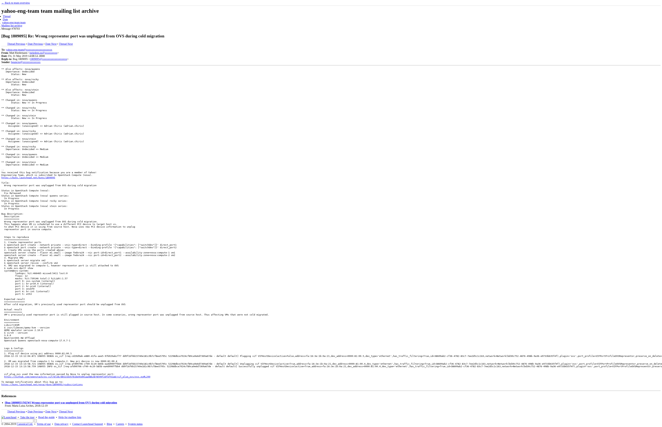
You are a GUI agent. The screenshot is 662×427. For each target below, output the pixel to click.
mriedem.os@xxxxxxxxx (43, 52)
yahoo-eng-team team (14, 22)
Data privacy (61, 424)
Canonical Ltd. (25, 424)
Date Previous (35, 43)
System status (135, 424)
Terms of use (44, 424)
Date (5, 19)
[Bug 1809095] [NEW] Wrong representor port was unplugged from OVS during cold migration (61, 402)
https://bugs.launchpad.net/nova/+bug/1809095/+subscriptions (42, 384)
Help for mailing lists (69, 417)
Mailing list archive (11, 25)
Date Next (51, 43)
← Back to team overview (15, 2)
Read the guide (46, 417)
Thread (7, 16)
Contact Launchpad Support (87, 424)
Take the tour (27, 417)
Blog (109, 424)
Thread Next (66, 43)
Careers (120, 424)
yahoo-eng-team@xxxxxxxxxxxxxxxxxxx (29, 49)
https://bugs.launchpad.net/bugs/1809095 (28, 177)
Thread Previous (16, 43)
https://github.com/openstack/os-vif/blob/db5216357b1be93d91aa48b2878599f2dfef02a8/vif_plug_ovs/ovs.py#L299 (77, 376)
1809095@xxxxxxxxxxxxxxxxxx (48, 59)
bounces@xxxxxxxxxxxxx (26, 62)
